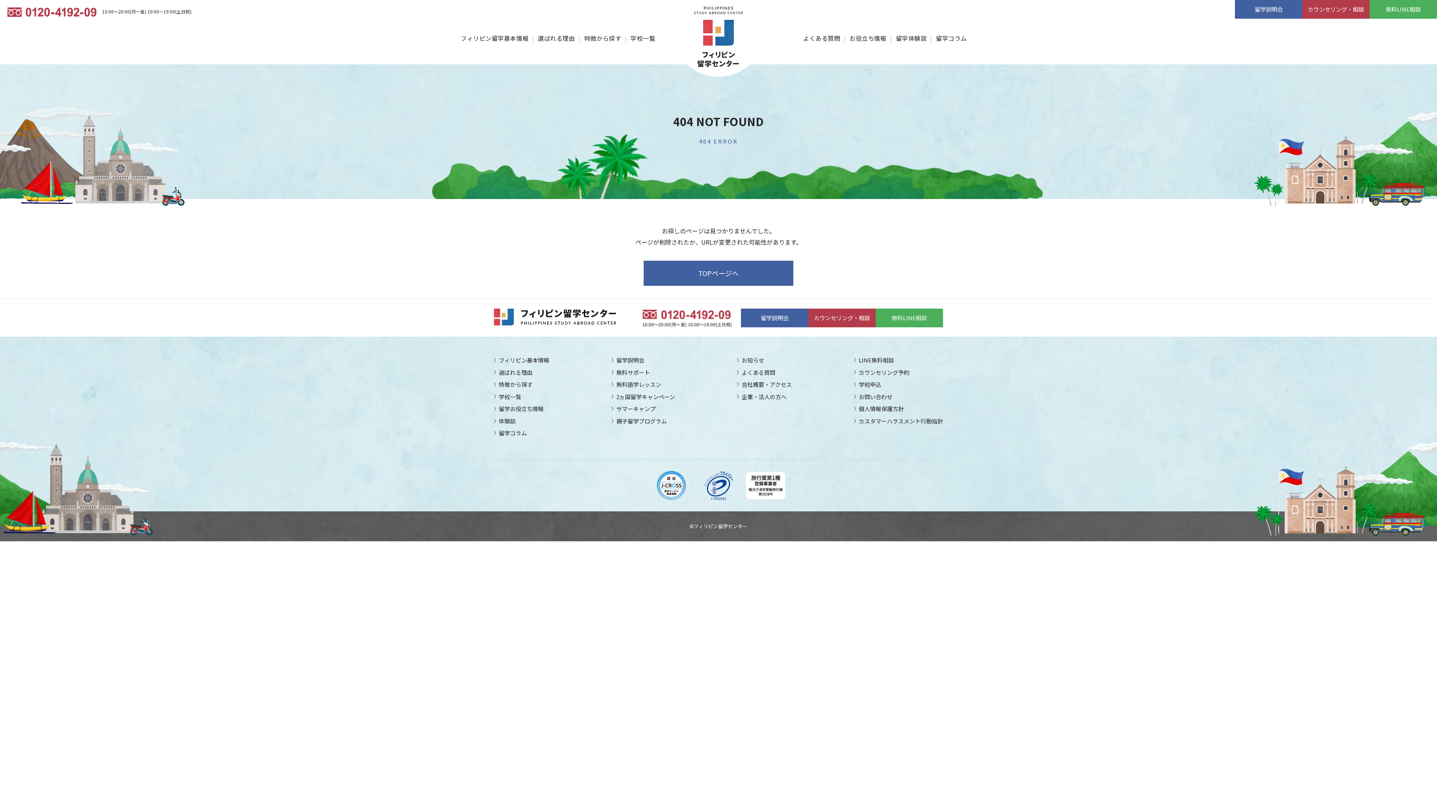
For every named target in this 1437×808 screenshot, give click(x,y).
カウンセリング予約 (884, 372)
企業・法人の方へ (764, 397)
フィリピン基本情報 (524, 360)
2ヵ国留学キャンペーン (645, 397)
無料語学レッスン (638, 384)
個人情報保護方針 (881, 409)
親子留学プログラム (641, 421)
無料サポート (633, 372)
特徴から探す (602, 38)
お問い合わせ (876, 397)
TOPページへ (718, 273)
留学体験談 (911, 38)
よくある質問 (821, 38)
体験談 (507, 421)
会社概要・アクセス (767, 384)
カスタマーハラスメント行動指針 (901, 421)
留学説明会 (1269, 9)
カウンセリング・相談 (1336, 9)
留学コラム (951, 38)
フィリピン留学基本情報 (494, 38)
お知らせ (753, 360)
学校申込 (870, 384)
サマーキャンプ (636, 409)
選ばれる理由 (556, 38)
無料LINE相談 (1403, 9)
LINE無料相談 (876, 360)
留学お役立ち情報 (521, 409)
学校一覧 (643, 38)
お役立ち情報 (868, 38)
